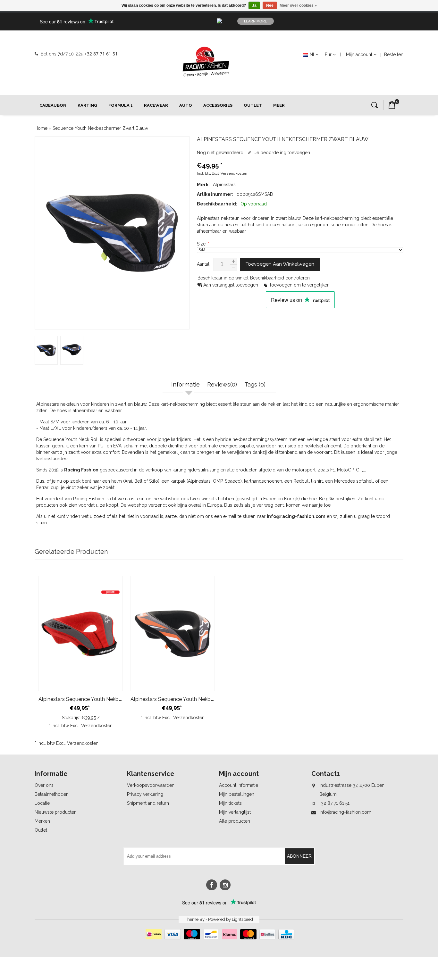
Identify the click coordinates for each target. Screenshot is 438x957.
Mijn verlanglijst (235, 812)
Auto (185, 105)
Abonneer (299, 856)
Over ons (44, 785)
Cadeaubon (52, 105)
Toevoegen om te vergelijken (299, 284)
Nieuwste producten (56, 812)
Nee (270, 5)
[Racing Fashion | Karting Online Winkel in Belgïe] (206, 62)
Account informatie (238, 785)
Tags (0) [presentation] (254, 384)
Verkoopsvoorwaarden (150, 785)
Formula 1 (120, 105)
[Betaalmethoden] (219, 937)
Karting (87, 105)
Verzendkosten (234, 173)
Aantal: (203, 264)
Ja (254, 5)
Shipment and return (148, 803)
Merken (42, 821)
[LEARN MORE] (361, 21)
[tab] (186, 385)
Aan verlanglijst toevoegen (231, 284)
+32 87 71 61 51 (101, 54)
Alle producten (234, 821)
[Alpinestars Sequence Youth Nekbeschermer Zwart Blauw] (112, 232)
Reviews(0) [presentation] (222, 384)
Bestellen (393, 54)
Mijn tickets (230, 803)
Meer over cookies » (298, 5)
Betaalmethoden (52, 794)
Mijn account (359, 54)
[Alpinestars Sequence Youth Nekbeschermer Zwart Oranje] (173, 633)
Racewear (156, 105)
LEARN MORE (255, 21)
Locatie (42, 803)
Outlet (253, 105)
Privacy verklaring (145, 794)
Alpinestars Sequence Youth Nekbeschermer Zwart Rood (105, 699)
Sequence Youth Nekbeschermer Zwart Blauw (100, 128)
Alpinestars (224, 184)
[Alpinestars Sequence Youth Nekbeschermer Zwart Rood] (80, 633)
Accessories (217, 105)
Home (41, 128)
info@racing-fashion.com (345, 812)
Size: (203, 243)
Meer (279, 105)
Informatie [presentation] (185, 384)
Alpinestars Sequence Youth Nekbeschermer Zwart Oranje (199, 699)
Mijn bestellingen (236, 794)
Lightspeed (242, 919)
